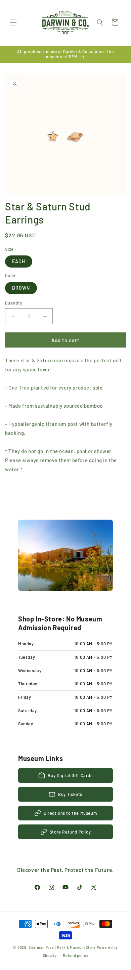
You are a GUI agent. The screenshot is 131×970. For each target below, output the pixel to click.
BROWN (21, 288)
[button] (13, 22)
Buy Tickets (70, 794)
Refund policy (75, 955)
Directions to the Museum (70, 813)
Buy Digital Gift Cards (70, 775)
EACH (18, 261)
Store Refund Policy (70, 832)
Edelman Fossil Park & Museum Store (62, 947)
